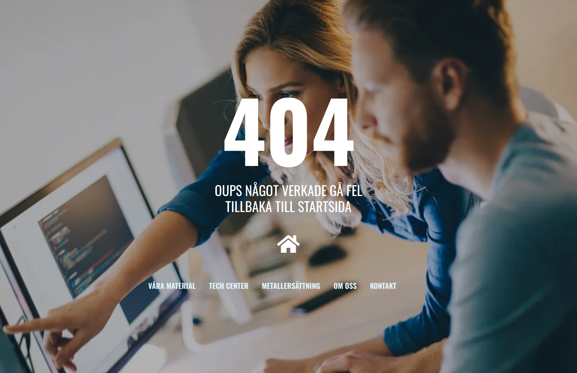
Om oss (345, 285)
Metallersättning (291, 285)
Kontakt (383, 285)
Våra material (172, 285)
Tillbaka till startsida (288, 206)
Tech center (228, 285)
